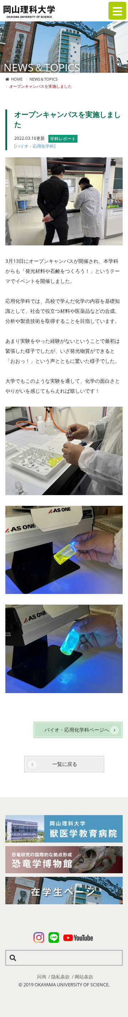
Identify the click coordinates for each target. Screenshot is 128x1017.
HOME (17, 79)
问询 (41, 976)
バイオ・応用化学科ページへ (76, 729)
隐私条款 (60, 976)
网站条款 (84, 976)
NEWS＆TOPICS (44, 79)
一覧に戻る (64, 764)
